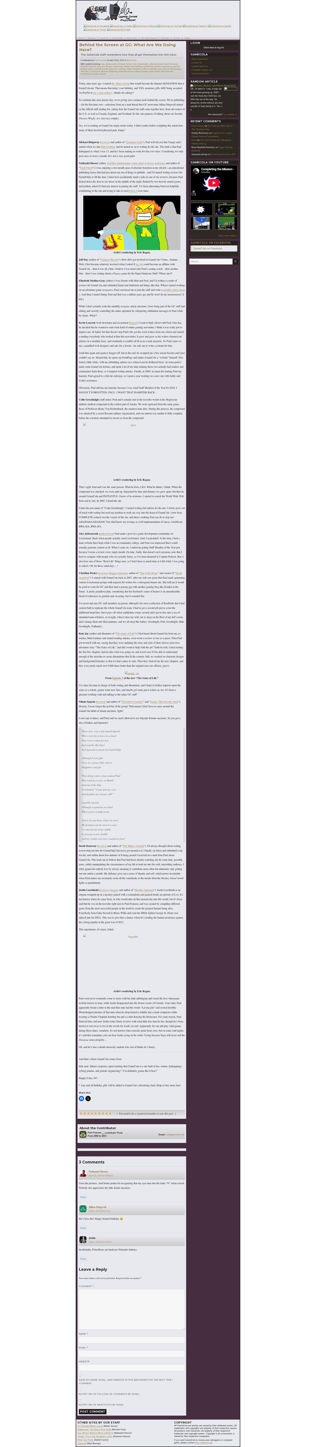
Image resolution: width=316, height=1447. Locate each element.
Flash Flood (86, 167)
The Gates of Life (125, 633)
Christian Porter (124, 64)
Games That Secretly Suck (164, 701)
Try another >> (230, 114)
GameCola (118, 66)
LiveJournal (95, 71)
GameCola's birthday (133, 66)
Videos (187, 38)
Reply (83, 1197)
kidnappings (175, 69)
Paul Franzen (100, 60)
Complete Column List (201, 70)
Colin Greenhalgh (140, 64)
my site (139, 264)
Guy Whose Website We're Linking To (95, 1433)
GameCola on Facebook (211, 242)
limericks (85, 71)
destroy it (133, 190)
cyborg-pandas (156, 64)
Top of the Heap (148, 573)
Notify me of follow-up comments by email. (109, 1394)
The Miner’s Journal (133, 846)
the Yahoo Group (121, 83)
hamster (98, 69)
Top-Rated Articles (200, 73)
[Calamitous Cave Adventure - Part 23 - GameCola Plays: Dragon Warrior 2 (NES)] (201, 223)
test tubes (95, 74)
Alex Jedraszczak (108, 64)
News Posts (117, 38)
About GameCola (199, 59)
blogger (133, 322)
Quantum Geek (134, 142)
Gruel (194, 140)
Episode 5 (117, 678)
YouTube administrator (118, 163)
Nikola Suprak (141, 71)
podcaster (160, 163)
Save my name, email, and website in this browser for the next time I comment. (126, 1381)
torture (103, 74)
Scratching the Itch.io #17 (223, 154)
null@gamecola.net (175, 1134)
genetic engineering (163, 66)
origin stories (154, 71)
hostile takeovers (110, 69)
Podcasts (165, 38)
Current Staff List (199, 66)
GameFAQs (148, 66)
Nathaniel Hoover (126, 71)
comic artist (137, 163)
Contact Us (196, 62)
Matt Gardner (108, 146)
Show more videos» (227, 235)
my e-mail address (102, 92)
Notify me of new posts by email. (101, 1404)
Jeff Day (122, 69)
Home (81, 38)
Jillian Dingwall (133, 69)
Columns (104, 38)
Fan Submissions (149, 38)
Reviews (92, 38)
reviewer (105, 142)
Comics (176, 38)
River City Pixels (85, 1440)
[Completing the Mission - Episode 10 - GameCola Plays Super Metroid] (201, 209)
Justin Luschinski (149, 69)
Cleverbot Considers (132, 701)
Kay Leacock (163, 69)
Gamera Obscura (109, 259)
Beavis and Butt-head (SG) (220, 85)
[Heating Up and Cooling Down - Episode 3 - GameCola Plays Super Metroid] (226, 209)
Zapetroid (82, 1443)
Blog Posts (132, 38)
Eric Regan (107, 66)
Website (84, 1361)
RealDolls (85, 74)
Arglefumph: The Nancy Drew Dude (94, 1429)
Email (83, 1347)
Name (83, 1333)
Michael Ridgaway (109, 71)
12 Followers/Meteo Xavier (90, 1426)
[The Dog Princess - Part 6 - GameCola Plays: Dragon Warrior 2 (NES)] (226, 223)
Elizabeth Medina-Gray (91, 66)
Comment (86, 1286)
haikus (90, 69)
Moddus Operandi (144, 890)
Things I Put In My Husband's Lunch (95, 1436)
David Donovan (171, 64)
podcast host (106, 533)
